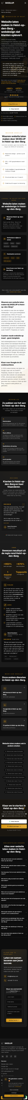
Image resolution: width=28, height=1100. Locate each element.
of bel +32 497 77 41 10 (15, 830)
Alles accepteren (14, 1095)
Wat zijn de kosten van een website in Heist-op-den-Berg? (11, 859)
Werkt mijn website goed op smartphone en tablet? (12, 886)
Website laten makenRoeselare (15, 792)
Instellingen (14, 1092)
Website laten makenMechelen (15, 758)
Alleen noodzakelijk (14, 1089)
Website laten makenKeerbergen (15, 755)
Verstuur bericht (13, 1020)
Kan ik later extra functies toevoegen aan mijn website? (13, 906)
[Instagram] (6, 1056)
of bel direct (10, 113)
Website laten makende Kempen (15, 770)
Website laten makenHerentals (14, 762)
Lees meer (6, 523)
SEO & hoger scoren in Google (10, 1069)
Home (2, 10)
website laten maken (15, 292)
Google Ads (4, 1066)
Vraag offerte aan (13, 104)
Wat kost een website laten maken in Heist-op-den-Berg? (13, 866)
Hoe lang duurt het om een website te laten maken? (13, 873)
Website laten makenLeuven (15, 766)
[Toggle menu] (25, 2)
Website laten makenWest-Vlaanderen (14, 777)
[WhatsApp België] (15, 1056)
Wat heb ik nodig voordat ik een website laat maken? (12, 879)
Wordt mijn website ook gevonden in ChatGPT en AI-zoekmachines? (11, 912)
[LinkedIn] (2, 1056)
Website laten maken (11, 10)
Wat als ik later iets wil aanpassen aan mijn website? (13, 899)
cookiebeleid (17, 1086)
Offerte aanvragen (14, 826)
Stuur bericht (15, 109)
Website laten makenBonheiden (15, 751)
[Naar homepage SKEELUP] (7, 1043)
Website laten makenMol (15, 784)
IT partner (4, 1073)
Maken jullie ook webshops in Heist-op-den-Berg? (12, 927)
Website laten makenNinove (15, 788)
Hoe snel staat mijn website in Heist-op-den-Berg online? (12, 934)
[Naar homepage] (7, 3)
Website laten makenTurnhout (14, 781)
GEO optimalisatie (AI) (7, 1071)
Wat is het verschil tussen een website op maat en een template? (13, 892)
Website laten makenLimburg (15, 773)
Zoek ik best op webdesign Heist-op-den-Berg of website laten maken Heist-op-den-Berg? (13, 920)
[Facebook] (11, 1056)
